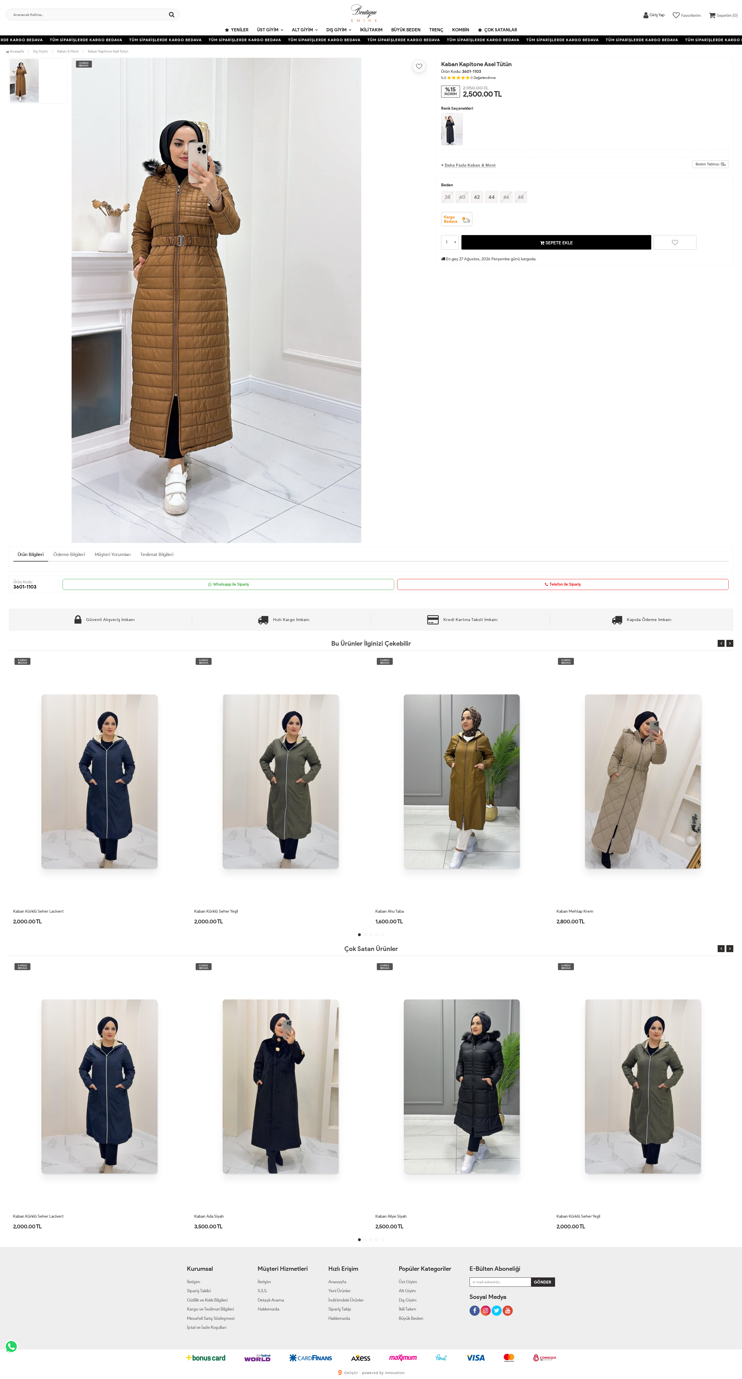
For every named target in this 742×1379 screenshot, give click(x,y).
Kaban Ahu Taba (208, 911)
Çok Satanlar (500, 30)
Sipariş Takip (339, 1309)
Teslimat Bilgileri (157, 554)
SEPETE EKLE (558, 243)
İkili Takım (371, 30)
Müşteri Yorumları (113, 554)
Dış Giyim (336, 30)
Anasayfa (16, 51)
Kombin (460, 30)
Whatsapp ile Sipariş (231, 584)
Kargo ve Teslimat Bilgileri (210, 1309)
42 (477, 197)
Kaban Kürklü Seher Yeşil (35, 911)
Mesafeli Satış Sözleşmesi (210, 1318)
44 (491, 197)
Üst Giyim (268, 30)
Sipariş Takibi (199, 1290)
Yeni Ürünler (339, 1290)
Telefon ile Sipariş (565, 584)
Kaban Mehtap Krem (393, 911)
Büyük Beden (406, 30)
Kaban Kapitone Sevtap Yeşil (581, 911)
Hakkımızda (268, 1309)
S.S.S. (262, 1290)
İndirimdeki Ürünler (346, 1300)
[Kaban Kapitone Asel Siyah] (452, 129)
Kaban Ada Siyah (28, 1216)
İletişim (193, 1281)
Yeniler (239, 30)
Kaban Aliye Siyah (209, 1216)
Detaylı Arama (271, 1300)
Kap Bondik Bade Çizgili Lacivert (584, 1216)
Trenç (436, 30)
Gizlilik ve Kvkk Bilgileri (207, 1300)
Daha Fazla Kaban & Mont (470, 165)
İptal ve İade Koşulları (206, 1327)
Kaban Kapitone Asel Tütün (108, 51)
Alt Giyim (302, 30)
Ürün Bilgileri (31, 554)
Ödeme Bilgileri (69, 554)
